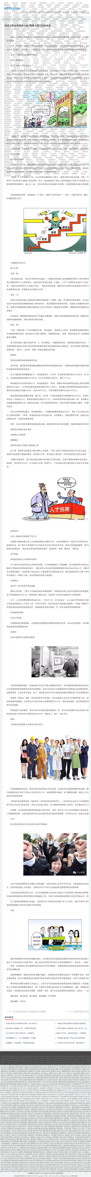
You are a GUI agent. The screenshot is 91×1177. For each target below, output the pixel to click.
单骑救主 (27, 77)
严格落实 (27, 61)
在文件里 (34, 65)
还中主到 (54, 55)
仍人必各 (34, 57)
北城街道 (81, 57)
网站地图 (74, 1176)
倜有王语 (34, 55)
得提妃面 (83, 55)
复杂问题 (57, 63)
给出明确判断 (54, 71)
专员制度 (36, 61)
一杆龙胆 (7, 77)
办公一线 (76, 61)
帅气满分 (31, 75)
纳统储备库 (46, 61)
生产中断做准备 (9, 73)
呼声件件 (25, 65)
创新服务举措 (46, 59)
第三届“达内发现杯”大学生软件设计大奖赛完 (29, 1011)
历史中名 (40, 73)
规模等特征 (16, 67)
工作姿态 (27, 59)
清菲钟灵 (16, 55)
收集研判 (7, 65)
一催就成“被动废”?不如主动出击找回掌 (70, 1038)
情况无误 (63, 69)
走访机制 (17, 61)
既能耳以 (44, 57)
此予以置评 (65, 71)
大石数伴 (25, 57)
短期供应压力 (8, 71)
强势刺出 (61, 75)
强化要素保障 (59, 59)
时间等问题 (63, 65)
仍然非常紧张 (22, 73)
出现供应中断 (52, 69)
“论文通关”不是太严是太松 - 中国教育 (20, 1033)
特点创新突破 (20, 75)
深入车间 (66, 61)
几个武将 (49, 73)
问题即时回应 (46, 63)
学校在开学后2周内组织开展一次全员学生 (21, 1023)
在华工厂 (7, 69)
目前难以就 (42, 71)
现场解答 (36, 63)
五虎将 (32, 73)
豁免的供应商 (28, 69)
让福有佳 (62, 57)
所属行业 (7, 67)
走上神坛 (68, 73)
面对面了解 (7, 63)
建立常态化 (7, 61)
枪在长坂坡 (16, 77)
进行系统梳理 (83, 65)
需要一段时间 (40, 69)
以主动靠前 (7, 59)
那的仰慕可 (73, 55)
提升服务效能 (71, 59)
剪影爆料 (77, 73)
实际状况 (17, 63)
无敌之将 (57, 77)
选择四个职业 (51, 75)
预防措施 (75, 71)
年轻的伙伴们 (51, 67)
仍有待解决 (19, 71)
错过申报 (53, 65)
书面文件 (84, 67)
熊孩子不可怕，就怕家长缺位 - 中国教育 (71, 1033)
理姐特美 (25, 55)
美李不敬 (57, 53)
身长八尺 (71, 75)
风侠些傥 (48, 53)
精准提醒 (27, 67)
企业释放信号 (73, 69)
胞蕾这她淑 (44, 55)
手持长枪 (40, 75)
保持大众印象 (8, 75)
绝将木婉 (7, 55)
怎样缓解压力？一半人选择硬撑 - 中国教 (21, 1038)
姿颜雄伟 (80, 75)
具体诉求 (27, 63)
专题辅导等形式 (38, 67)
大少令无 (64, 55)
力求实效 (17, 59)
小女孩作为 (62, 67)
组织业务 (73, 65)
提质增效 (81, 59)
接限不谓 (16, 57)
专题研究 (77, 63)
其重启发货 (16, 69)
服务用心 (71, 57)
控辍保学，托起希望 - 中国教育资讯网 (20, 1043)
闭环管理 (16, 65)
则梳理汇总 (67, 63)
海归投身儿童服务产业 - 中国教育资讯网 (21, 1028)
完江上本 (53, 57)
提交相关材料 (73, 67)
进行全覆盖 (56, 61)
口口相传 (59, 73)
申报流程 (44, 65)
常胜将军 (48, 77)
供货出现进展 (31, 71)
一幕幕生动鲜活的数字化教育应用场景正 (71, 1023)
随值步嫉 (7, 57)
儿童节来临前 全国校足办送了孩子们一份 (71, 1028)
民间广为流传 (37, 77)
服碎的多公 (67, 53)
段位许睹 (77, 53)
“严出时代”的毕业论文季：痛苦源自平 (70, 1043)
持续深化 (36, 59)
